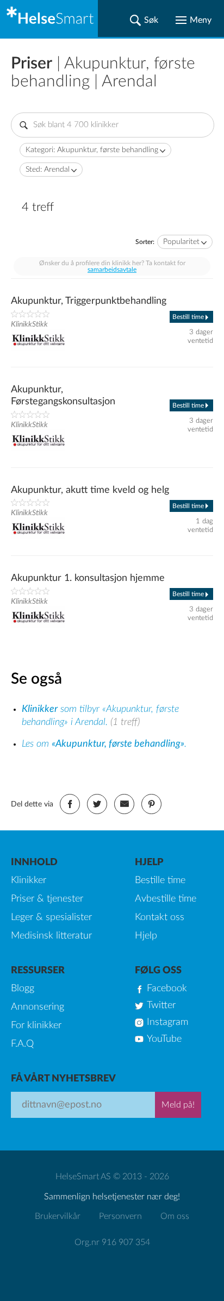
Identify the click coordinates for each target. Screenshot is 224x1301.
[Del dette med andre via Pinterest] (151, 804)
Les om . (104, 744)
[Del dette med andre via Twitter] (97, 804)
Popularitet (181, 242)
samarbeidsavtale (112, 269)
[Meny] (193, 20)
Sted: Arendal (48, 169)
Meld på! (178, 1104)
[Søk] (144, 20)
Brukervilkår (57, 1216)
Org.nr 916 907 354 (112, 1242)
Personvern (120, 1216)
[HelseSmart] (49, 18)
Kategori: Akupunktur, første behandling (92, 150)
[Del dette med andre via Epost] (124, 804)
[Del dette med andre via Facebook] (70, 804)
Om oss (174, 1216)
